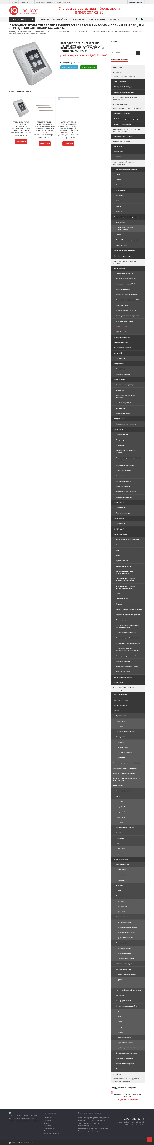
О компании (40, 2)
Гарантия (47, 1126)
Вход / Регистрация (135, 2)
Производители (49, 1128)
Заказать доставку (89, 67)
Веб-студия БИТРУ (28, 1143)
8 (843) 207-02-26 (89, 12)
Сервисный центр (26, 2)
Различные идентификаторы (88, 1131)
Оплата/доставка (54, 2)
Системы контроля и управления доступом (33, 31)
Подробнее (20, 141)
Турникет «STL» (70, 31)
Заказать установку (69, 67)
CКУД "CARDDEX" (57, 31)
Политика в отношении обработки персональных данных (56, 1132)
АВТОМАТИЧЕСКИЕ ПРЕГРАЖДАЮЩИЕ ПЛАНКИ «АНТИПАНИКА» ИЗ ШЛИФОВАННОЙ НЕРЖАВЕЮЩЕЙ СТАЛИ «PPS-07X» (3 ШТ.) (68, 127)
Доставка (47, 1120)
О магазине (48, 1118)
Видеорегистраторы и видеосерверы (92, 1120)
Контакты (67, 2)
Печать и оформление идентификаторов (93, 1128)
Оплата (46, 1123)
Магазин (14, 2)
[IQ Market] (23, 10)
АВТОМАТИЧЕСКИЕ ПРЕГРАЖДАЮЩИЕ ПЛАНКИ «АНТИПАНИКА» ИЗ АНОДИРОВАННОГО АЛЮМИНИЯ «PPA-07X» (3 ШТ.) (44, 127)
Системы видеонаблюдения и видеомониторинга (89, 1124)
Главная (12, 31)
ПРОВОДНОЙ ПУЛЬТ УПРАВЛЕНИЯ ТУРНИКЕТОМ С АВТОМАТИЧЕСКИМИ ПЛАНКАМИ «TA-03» (21, 126)
